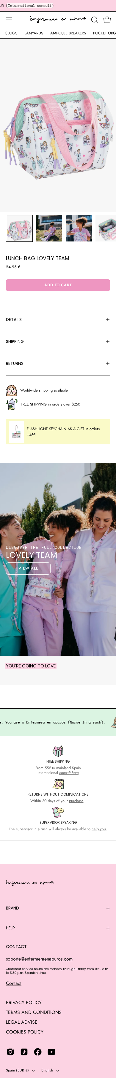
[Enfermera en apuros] (58, 19)
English (47, 1070)
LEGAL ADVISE (21, 1022)
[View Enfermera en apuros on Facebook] (37, 1051)
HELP (10, 928)
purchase (76, 801)
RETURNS (14, 363)
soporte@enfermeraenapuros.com (39, 958)
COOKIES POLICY (24, 1031)
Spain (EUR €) (17, 1070)
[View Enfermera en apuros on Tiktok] (24, 1051)
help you (99, 829)
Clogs (11, 33)
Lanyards (33, 33)
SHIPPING (15, 341)
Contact (13, 983)
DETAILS (14, 319)
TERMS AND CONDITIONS (34, 1012)
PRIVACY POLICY (24, 1002)
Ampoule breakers (68, 33)
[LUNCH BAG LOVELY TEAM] (19, 228)
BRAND (12, 908)
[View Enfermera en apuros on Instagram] (10, 1051)
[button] (94, 20)
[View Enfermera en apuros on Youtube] (51, 1051)
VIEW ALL (28, 568)
